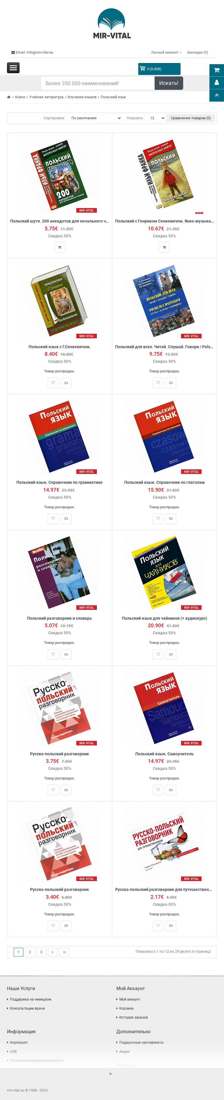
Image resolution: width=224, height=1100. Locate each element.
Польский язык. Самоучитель (164, 754)
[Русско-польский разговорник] (59, 707)
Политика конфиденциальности (36, 1061)
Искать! (168, 83)
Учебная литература (46, 97)
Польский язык (113, 97)
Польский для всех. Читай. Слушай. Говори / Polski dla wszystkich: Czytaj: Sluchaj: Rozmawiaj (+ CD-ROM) (164, 347)
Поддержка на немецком (30, 999)
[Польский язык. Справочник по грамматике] (59, 436)
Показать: (135, 118)
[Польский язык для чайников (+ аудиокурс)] (164, 572)
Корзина (126, 1008)
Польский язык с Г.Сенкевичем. (60, 347)
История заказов (133, 1017)
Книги (20, 97)
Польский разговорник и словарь (59, 618)
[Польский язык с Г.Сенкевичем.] (59, 300)
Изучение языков (82, 97)
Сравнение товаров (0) (191, 118)
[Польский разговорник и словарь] (59, 572)
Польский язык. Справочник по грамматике (59, 482)
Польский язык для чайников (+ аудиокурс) (164, 618)
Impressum (19, 1043)
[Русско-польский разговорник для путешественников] (164, 843)
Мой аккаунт (129, 999)
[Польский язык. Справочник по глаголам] (164, 436)
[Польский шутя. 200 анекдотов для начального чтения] (59, 175)
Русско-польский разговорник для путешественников (164, 889)
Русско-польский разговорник (59, 754)
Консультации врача (27, 1008)
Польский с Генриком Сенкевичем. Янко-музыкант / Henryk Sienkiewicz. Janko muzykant (164, 221)
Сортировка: (54, 118)
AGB (13, 1052)
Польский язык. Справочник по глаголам (164, 482)
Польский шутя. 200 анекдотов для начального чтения (59, 221)
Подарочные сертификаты (141, 1043)
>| (64, 952)
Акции (124, 1052)
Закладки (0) (197, 52)
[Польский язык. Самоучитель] (164, 707)
